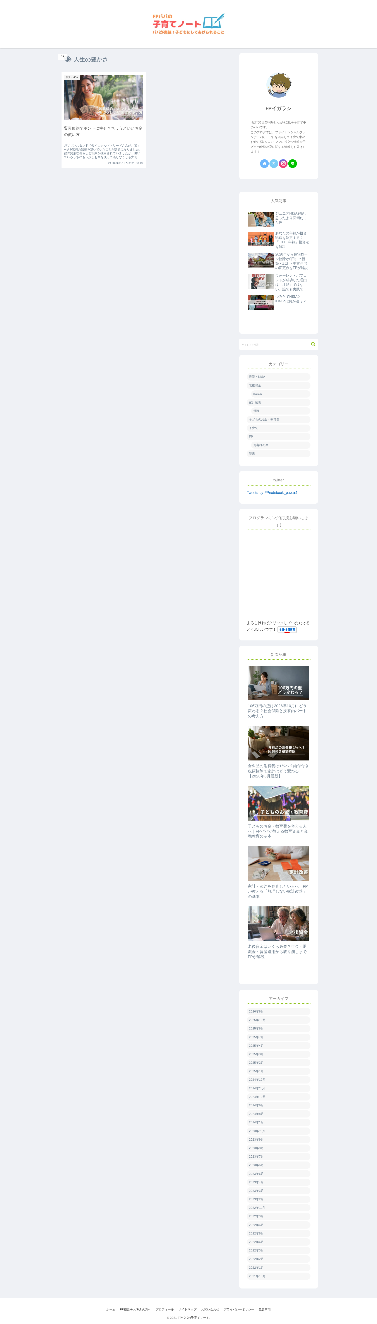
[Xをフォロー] (273, 163)
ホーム (110, 1309)
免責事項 (265, 1309)
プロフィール (165, 1309)
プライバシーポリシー (239, 1309)
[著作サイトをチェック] (264, 163)
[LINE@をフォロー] (292, 163)
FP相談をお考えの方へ (135, 1309)
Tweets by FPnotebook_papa (270, 493)
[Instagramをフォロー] (283, 163)
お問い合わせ (210, 1309)
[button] (313, 344)
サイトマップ (187, 1309)
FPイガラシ (279, 108)
